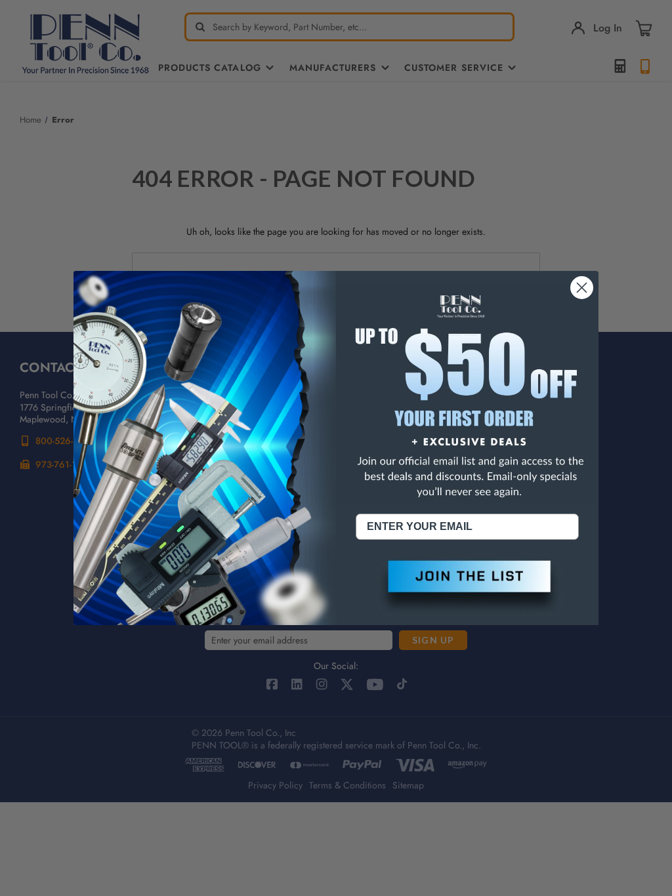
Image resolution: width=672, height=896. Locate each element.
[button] (467, 587)
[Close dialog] (581, 287)
